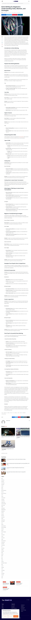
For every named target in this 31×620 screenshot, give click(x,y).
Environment (2, 521)
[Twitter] (2, 41)
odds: (21, 412)
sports (2, 571)
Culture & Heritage (3, 503)
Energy (2, 518)
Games (2, 536)
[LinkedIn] (2, 43)
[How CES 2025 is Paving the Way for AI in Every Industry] (8, 444)
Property (2, 561)
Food (2, 533)
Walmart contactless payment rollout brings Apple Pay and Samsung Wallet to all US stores (18, 464)
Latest (5, 3)
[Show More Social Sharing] (23, 14)
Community (2, 499)
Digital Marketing (3, 509)
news (18, 412)
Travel (2, 576)
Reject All (10, 616)
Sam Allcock (5, 12)
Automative (2, 484)
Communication (3, 497)
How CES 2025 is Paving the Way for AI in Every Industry (8, 449)
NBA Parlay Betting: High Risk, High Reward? (8, 436)
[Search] (28, 1)
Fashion (2, 524)
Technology (2, 573)
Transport (2, 574)
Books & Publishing (3, 490)
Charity (2, 496)
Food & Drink (2, 534)
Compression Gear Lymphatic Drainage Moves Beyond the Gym (15, 467)
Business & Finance (3, 493)
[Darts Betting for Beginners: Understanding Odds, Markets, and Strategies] (15, 26)
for (13, 412)
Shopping (2, 567)
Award (2, 487)
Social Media (2, 570)
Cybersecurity (3, 505)
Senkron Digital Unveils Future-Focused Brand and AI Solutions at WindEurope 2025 (6, 584)
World (2, 577)
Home (3, 3)
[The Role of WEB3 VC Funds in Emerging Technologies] (25, 583)
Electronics (2, 515)
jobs (1, 546)
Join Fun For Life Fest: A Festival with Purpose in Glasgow (23, 437)
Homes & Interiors (3, 540)
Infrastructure (3, 545)
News (2, 558)
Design (2, 506)
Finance (2, 530)
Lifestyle (2, 549)
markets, (16, 412)
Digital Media (3, 511)
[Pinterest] (2, 44)
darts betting (21, 136)
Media (2, 552)
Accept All (15, 616)
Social (2, 568)
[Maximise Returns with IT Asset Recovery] (12, 588)
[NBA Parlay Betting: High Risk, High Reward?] (8, 432)
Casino (2, 494)
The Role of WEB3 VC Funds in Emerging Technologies (19, 584)
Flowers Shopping (3, 531)
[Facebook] (2, 39)
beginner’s (5, 412)
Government (2, 537)
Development (3, 508)
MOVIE (2, 555)
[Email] (2, 46)
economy (2, 512)
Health (2, 539)
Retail (2, 564)
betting (8, 412)
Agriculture (2, 481)
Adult (2, 478)
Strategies (24, 412)
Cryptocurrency (3, 502)
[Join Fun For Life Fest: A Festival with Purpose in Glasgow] (23, 432)
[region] (10, 613)
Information (2, 543)
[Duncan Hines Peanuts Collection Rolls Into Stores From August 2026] (3, 472)
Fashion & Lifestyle (3, 527)
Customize (5, 616)
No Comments (14, 12)
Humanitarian (3, 542)
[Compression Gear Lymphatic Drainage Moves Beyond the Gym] (3, 468)
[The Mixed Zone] (15, 1)
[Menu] (2, 1)
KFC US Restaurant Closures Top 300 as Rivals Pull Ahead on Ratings (16, 459)
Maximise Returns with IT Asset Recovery (6, 589)
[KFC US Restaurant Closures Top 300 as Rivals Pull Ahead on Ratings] (3, 460)
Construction (2, 500)
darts (11, 412)
